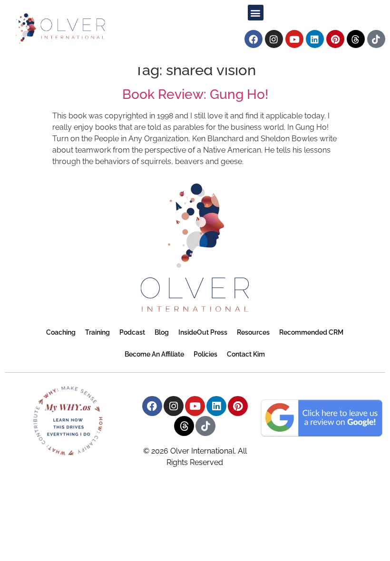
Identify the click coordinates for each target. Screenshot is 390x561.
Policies (205, 354)
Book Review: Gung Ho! (195, 94)
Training (97, 332)
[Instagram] (274, 39)
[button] (255, 12)
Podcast (132, 332)
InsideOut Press (202, 332)
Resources (253, 332)
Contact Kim (246, 354)
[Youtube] (294, 39)
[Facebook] (253, 39)
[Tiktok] (376, 39)
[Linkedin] (315, 39)
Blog (162, 332)
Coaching (61, 332)
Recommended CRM (311, 332)
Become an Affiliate (154, 354)
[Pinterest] (335, 39)
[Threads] (356, 39)
